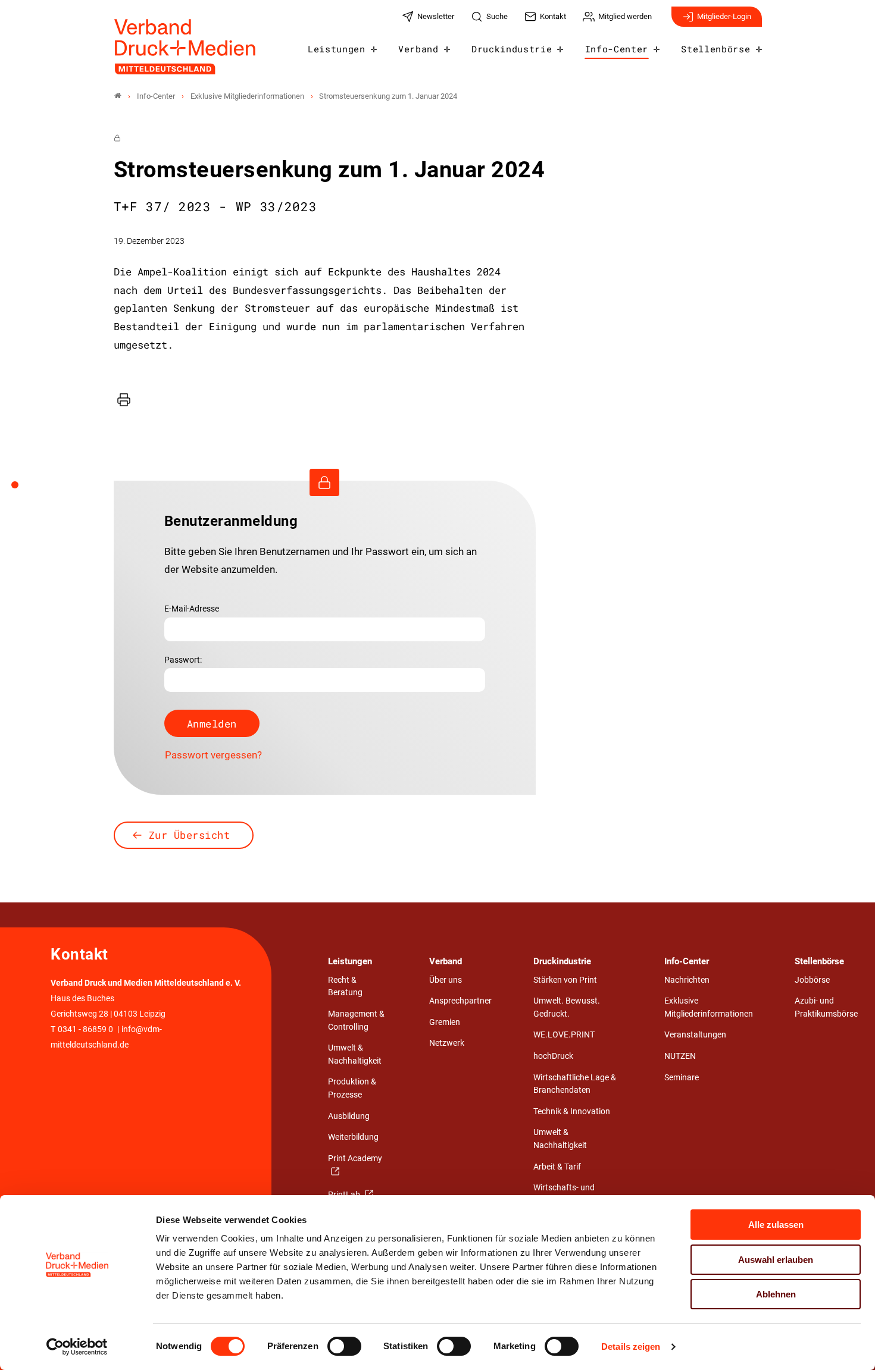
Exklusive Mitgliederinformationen (708, 1007)
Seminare (681, 1078)
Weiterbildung (353, 1137)
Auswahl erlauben (775, 1260)
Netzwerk (446, 1043)
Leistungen (336, 49)
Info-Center (616, 49)
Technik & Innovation (571, 1111)
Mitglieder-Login (724, 16)
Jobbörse (812, 980)
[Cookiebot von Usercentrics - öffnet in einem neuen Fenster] (77, 1347)
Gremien (444, 1022)
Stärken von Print (565, 980)
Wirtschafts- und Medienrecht (564, 1194)
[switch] (344, 1346)
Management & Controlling (356, 1020)
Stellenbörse (715, 49)
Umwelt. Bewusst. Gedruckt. (566, 1007)
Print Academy (355, 1158)
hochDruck (553, 1056)
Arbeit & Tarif (557, 1167)
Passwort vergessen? (213, 755)
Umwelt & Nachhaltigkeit (355, 1054)
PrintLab (345, 1195)
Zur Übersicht (189, 835)
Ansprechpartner (460, 1001)
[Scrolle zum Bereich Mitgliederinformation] (21, 489)
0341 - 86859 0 (85, 1029)
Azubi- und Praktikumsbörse (826, 1007)
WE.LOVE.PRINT (564, 1035)
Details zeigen (630, 1346)
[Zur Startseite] (186, 46)
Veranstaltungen (695, 1035)
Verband (418, 49)
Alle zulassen (776, 1224)
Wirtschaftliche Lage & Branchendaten (574, 1084)
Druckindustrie (511, 49)
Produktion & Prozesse (352, 1088)
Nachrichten (687, 980)
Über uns (445, 980)
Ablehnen (776, 1294)
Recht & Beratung (345, 986)
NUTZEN (680, 1056)
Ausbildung (349, 1116)
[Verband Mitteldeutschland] (118, 96)
